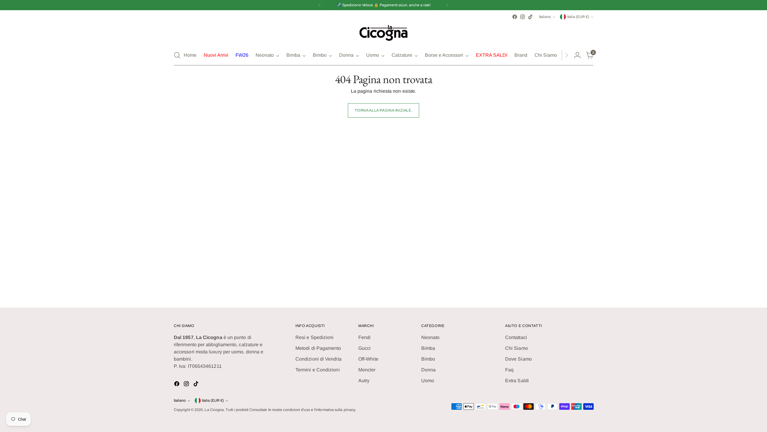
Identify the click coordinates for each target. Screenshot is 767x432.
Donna (428, 369)
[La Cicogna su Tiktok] (530, 17)
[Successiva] (447, 5)
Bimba (428, 348)
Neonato (430, 337)
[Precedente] (319, 5)
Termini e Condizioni (317, 369)
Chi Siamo (516, 348)
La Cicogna (214, 410)
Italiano (545, 17)
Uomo (427, 380)
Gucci (364, 348)
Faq (509, 369)
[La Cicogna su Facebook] (514, 17)
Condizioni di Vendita (318, 359)
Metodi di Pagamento (318, 348)
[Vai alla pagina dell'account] (577, 55)
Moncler (367, 369)
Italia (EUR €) (578, 17)
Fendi (364, 337)
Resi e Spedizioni (314, 337)
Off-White (368, 359)
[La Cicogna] (383, 33)
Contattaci (516, 337)
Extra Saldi (517, 380)
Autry (363, 380)
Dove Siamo (518, 359)
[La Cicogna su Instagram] (522, 17)
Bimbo (428, 359)
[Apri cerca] (177, 55)
